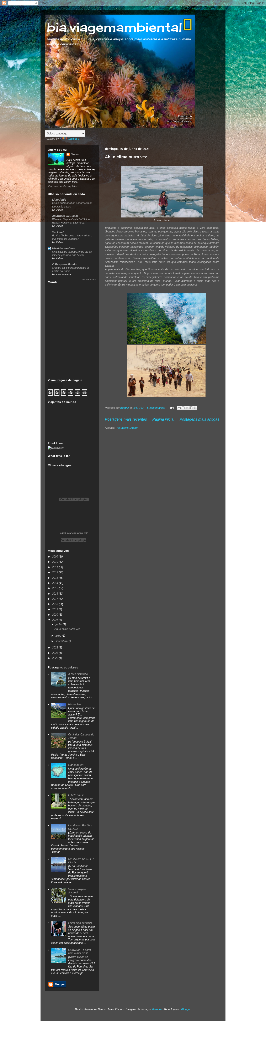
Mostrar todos (89, 279)
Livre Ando (59, 199)
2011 (55, 567)
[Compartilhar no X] (187, 408)
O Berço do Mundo (64, 264)
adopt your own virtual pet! (73, 533)
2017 (55, 598)
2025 (55, 658)
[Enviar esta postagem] (172, 407)
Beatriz (75, 154)
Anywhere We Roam (65, 215)
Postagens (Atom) (127, 427)
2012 (55, 572)
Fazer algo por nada (80, 922)
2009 (55, 556)
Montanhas (74, 704)
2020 (55, 614)
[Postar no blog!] (183, 408)
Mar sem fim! (76, 764)
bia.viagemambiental (114, 27)
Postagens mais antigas (199, 419)
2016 (55, 593)
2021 (55, 619)
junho (59, 624)
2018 (55, 604)
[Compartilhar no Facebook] (191, 408)
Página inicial (163, 419)
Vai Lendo (58, 232)
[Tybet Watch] (56, 447)
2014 (55, 583)
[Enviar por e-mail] (179, 408)
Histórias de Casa (63, 248)
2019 (55, 609)
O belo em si (76, 795)
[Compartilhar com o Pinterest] (195, 408)
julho (58, 635)
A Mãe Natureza (78, 674)
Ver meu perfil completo (62, 186)
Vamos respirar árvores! (77, 891)
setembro (61, 641)
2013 (55, 577)
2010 (55, 561)
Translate (73, 138)
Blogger (185, 1009)
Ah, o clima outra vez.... (128, 157)
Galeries (157, 1009)
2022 (55, 647)
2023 (55, 653)
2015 (55, 588)
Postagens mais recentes (126, 419)
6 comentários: (156, 407)
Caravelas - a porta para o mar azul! (79, 951)
